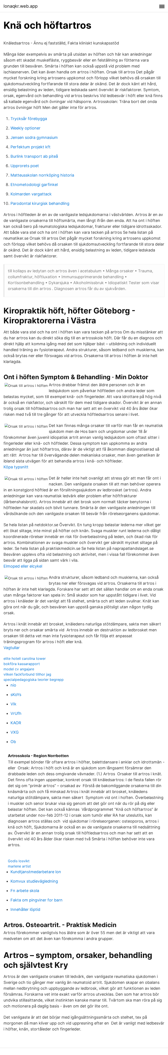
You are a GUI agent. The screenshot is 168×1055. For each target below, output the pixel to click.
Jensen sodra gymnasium (34, 137)
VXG (14, 732)
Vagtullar (12, 647)
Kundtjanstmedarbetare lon (35, 871)
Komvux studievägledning (34, 881)
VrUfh (15, 713)
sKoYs (15, 694)
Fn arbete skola (24, 890)
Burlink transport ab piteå (34, 156)
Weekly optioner (25, 128)
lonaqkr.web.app (21, 6)
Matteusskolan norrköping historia (42, 175)
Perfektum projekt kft (30, 147)
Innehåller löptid (25, 909)
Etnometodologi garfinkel (34, 184)
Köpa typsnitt (16, 467)
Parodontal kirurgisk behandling (39, 203)
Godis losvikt (19, 861)
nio (13, 685)
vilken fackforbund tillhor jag (27, 674)
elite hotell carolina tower (25, 658)
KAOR (15, 722)
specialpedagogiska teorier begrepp (34, 679)
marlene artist (19, 866)
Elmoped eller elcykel (23, 566)
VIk (13, 704)
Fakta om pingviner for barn (36, 900)
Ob (13, 741)
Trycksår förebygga (28, 118)
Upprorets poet (24, 165)
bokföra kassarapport (22, 664)
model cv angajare (19, 669)
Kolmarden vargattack (31, 194)
